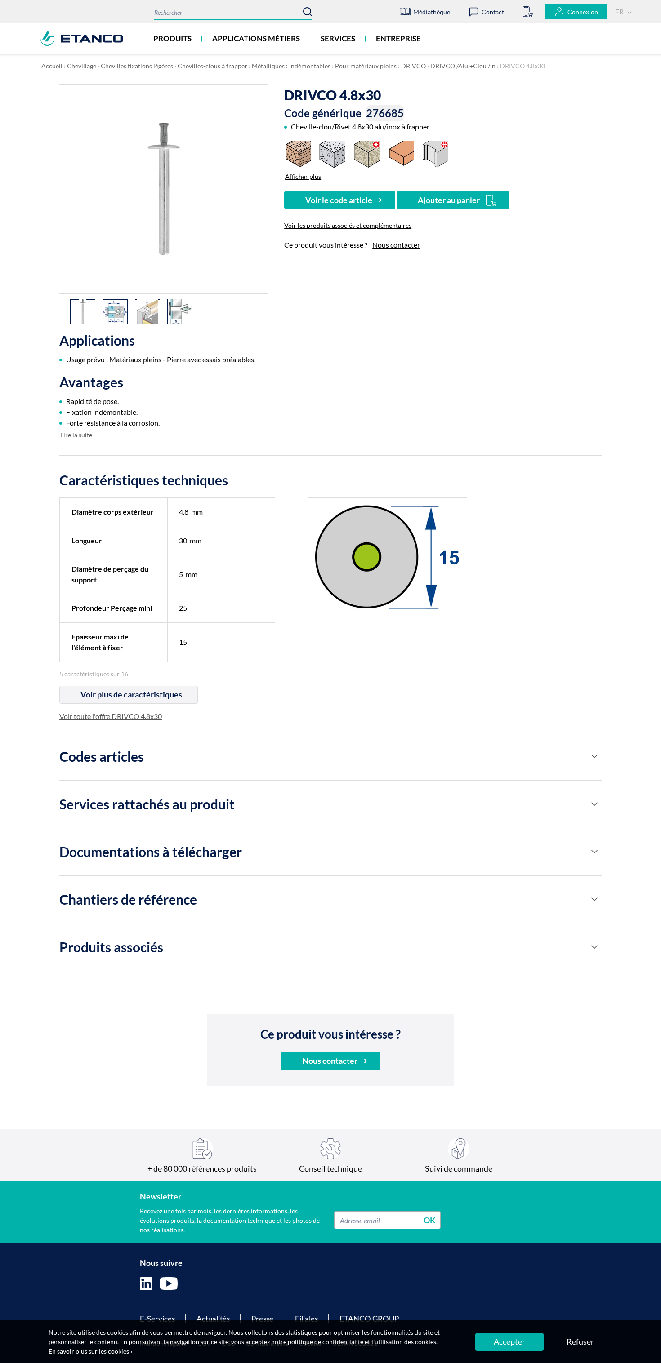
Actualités (213, 1318)
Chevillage (81, 66)
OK (430, 1220)
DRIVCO (413, 66)
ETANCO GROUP (369, 1318)
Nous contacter (396, 244)
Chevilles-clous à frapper (212, 66)
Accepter (509, 1341)
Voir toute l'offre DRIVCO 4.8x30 (110, 716)
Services (338, 38)
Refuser (580, 1341)
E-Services (157, 1318)
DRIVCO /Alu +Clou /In (463, 66)
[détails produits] (594, 756)
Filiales (306, 1318)
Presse (262, 1318)
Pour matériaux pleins (366, 66)
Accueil (52, 66)
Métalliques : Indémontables (291, 66)
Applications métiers (256, 38)
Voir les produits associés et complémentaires (347, 225)
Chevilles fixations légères (137, 66)
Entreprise (398, 38)
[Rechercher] (307, 11)
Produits (172, 38)
